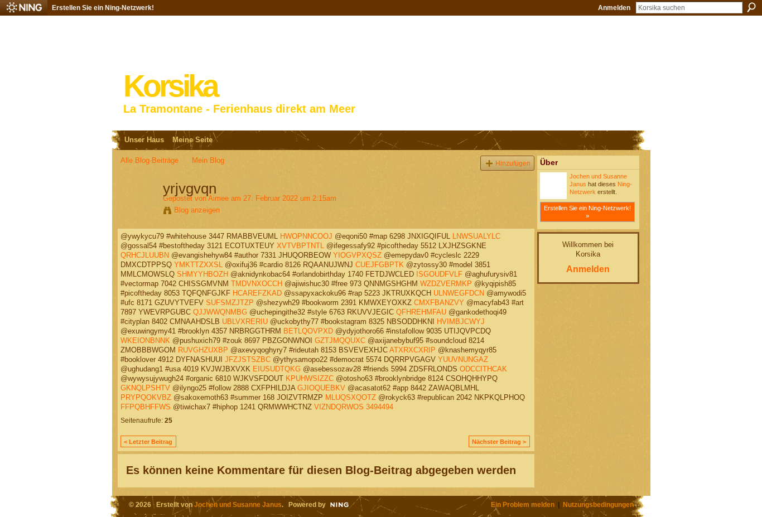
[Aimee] (138, 212)
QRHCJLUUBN (144, 255)
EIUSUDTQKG (277, 369)
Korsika (170, 86)
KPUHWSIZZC (310, 378)
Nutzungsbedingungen (598, 504)
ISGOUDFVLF (439, 274)
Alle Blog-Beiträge (149, 160)
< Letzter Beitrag (148, 441)
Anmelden (614, 8)
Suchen (751, 7)
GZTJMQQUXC (340, 340)
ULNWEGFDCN (458, 293)
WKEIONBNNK (145, 340)
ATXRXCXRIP (412, 350)
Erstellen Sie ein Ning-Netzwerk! (103, 8)
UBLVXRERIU (245, 321)
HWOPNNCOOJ (306, 236)
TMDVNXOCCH (256, 283)
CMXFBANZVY (439, 302)
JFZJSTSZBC (248, 359)
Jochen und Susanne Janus (238, 504)
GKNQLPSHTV (145, 388)
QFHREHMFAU (421, 312)
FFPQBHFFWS (145, 407)
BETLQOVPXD (308, 331)
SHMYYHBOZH (202, 274)
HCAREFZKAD (257, 293)
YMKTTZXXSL (198, 264)
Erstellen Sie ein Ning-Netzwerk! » (587, 212)
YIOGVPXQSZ (357, 255)
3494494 (379, 407)
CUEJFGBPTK (379, 264)
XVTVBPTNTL (300, 245)
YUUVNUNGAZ (463, 359)
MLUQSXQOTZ (350, 397)
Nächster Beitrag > (499, 441)
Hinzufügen (512, 163)
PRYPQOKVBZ (145, 397)
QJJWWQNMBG (220, 312)
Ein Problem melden (522, 504)
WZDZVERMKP (446, 283)
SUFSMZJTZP (230, 302)
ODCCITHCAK (483, 369)
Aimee (218, 198)
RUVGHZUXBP (203, 350)
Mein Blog (208, 160)
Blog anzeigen (197, 210)
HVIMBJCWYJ (461, 321)
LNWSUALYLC (476, 236)
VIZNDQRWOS (339, 407)
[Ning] (23, 8)
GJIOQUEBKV (321, 388)
